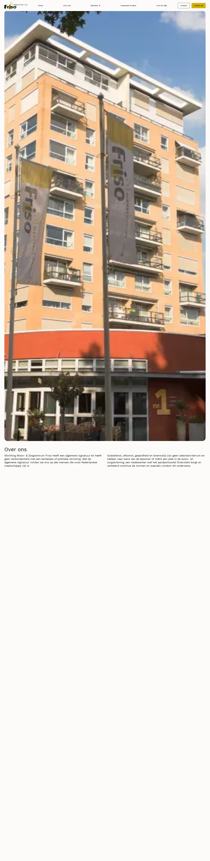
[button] (96, 5)
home (40, 5)
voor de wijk (161, 5)
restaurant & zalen (128, 5)
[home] (15, 5)
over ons (67, 5)
